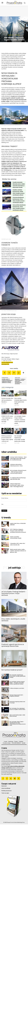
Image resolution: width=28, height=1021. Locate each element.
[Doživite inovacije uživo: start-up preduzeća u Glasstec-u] (7, 393)
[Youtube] (14, 778)
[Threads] (18, 778)
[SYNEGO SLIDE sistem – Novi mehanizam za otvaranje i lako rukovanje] (7, 411)
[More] (23, 373)
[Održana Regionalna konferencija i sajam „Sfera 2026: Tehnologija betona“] (5, 485)
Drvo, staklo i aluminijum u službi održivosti (13, 620)
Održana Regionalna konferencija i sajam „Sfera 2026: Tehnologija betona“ (17, 485)
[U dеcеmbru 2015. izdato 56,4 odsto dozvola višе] (5, 544)
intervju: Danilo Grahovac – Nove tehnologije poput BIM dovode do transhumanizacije (18, 458)
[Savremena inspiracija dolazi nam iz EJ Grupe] (5, 703)
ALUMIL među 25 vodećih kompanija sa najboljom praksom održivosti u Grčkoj (7, 381)
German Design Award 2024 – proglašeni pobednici (17, 695)
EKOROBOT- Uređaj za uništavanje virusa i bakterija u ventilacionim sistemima (20, 381)
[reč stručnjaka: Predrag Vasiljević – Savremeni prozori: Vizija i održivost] (14, 580)
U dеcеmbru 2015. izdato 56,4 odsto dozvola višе (17, 544)
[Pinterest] (14, 373)
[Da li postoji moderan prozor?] (14, 659)
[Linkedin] (10, 778)
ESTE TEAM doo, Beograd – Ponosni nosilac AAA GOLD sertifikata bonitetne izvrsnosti (18, 531)
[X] (9, 373)
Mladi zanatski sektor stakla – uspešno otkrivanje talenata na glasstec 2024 (18, 551)
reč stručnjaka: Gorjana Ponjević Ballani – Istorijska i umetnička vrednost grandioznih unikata (19, 420)
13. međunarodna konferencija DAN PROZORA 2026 (18, 478)
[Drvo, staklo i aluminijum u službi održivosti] (14, 608)
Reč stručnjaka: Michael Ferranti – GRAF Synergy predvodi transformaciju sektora (18, 472)
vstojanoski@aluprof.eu (7, 362)
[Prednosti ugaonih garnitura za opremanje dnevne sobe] (14, 633)
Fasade (18, 35)
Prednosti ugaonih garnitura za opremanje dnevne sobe (12, 645)
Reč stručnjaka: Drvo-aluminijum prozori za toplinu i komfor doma (17, 709)
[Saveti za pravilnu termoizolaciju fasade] (5, 537)
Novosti (10, 35)
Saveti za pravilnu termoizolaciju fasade (15, 537)
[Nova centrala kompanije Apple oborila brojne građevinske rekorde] (20, 393)
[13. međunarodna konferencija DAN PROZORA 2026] (5, 478)
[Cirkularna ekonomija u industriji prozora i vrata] (5, 465)
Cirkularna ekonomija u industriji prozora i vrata (16, 465)
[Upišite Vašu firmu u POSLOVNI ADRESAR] (5, 524)
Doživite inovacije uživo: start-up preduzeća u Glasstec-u (7, 400)
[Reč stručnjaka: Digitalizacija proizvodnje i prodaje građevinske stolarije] (20, 431)
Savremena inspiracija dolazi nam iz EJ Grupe (17, 702)
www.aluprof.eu (5, 364)
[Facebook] (4, 373)
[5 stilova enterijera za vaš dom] (5, 689)
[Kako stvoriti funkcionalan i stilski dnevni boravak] (5, 716)
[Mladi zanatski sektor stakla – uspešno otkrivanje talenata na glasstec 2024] (5, 550)
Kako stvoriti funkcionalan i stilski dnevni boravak (17, 715)
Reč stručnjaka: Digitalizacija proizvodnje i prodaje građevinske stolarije (17, 676)
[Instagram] (6, 778)
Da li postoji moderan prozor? (11, 670)
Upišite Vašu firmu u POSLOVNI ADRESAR (18, 524)
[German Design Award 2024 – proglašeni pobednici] (5, 696)
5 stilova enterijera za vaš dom (17, 688)
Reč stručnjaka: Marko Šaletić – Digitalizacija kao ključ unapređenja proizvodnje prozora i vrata (18, 723)
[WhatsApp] (19, 373)
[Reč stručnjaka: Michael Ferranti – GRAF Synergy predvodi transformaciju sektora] (5, 472)
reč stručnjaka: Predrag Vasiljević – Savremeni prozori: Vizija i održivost (13, 593)
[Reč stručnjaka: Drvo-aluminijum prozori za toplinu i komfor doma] (5, 709)
